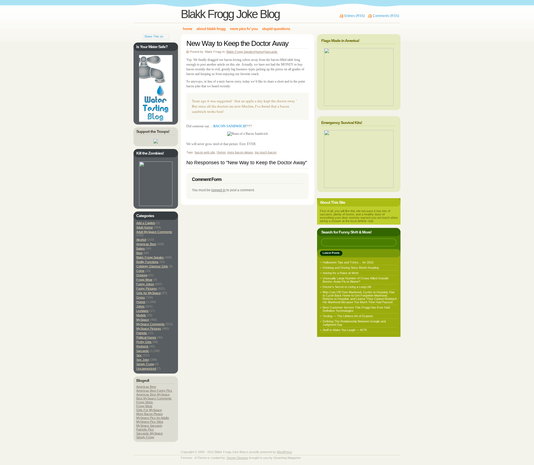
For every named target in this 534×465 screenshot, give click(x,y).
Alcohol (141, 239)
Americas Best (146, 244)
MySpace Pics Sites (149, 421)
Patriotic (141, 333)
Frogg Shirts (144, 402)
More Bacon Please (149, 414)
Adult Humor (144, 227)
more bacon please (240, 152)
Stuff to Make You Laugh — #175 (345, 330)
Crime (140, 270)
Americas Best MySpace (153, 394)
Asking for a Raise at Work (341, 273)
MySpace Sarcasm (149, 425)
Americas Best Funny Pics (154, 390)
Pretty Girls (144, 342)
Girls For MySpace (149, 410)
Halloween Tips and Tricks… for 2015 (348, 262)
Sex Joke (142, 359)
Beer (139, 253)
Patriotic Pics (145, 429)
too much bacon (265, 152)
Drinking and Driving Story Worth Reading (351, 267)
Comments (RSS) (386, 16)
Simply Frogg (145, 364)
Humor (259, 51)
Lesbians (142, 310)
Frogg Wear (144, 279)
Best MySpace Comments (154, 398)
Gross (140, 297)
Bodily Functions (147, 261)
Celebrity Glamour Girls (152, 266)
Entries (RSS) (354, 16)
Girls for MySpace (148, 293)
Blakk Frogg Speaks (240, 51)
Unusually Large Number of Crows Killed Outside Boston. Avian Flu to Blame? (356, 280)
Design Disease (237, 457)
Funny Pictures (146, 288)
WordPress (284, 452)
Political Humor (146, 337)
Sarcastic (271, 51)
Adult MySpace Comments (154, 231)
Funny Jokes (145, 284)
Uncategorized (146, 368)
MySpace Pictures (148, 328)
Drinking (141, 275)
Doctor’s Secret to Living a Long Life (347, 287)
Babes (140, 248)
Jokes (140, 306)
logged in (218, 190)
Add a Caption (145, 223)
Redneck (142, 346)
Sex (139, 355)
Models (141, 315)
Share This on (153, 36)
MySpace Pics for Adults (152, 417)
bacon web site (205, 152)
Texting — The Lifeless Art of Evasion (348, 316)
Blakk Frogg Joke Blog (230, 14)
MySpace (142, 319)
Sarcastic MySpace (149, 433)
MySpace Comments (150, 324)
